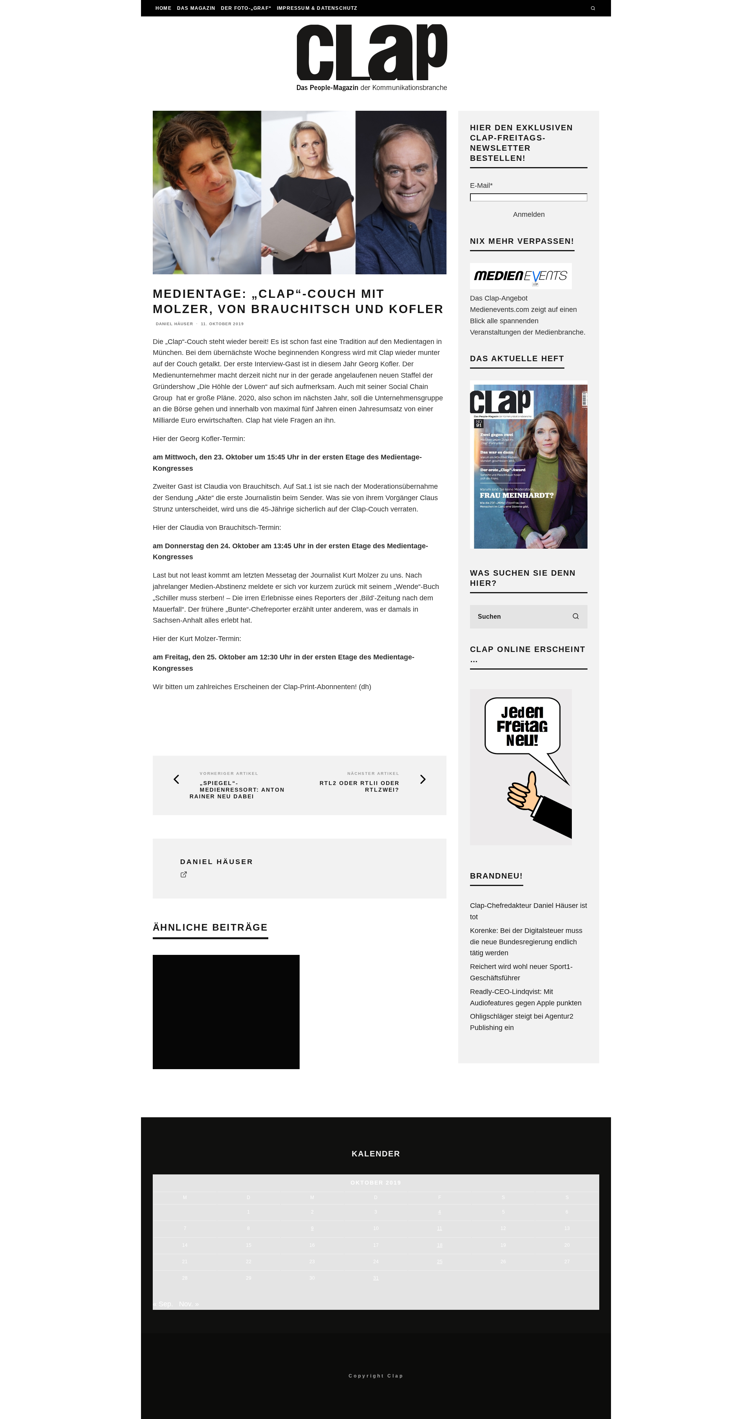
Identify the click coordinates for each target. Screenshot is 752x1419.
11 (439, 1228)
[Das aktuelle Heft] (529, 546)
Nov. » (189, 1304)
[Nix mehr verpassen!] (521, 287)
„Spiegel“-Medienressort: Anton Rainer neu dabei (237, 790)
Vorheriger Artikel (229, 773)
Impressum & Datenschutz (317, 8)
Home (163, 8)
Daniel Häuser (174, 324)
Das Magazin (196, 8)
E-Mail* (481, 185)
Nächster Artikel (373, 773)
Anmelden (529, 214)
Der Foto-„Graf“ (246, 8)
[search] (576, 616)
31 (376, 1278)
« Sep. (163, 1304)
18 (440, 1245)
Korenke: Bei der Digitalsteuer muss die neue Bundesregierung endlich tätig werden (526, 942)
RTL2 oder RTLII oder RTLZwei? (360, 786)
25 (440, 1261)
